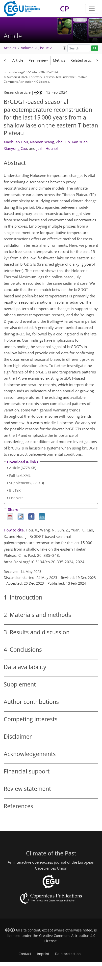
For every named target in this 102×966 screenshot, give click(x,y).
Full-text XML (19, 475)
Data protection (68, 954)
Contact (25, 954)
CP (64, 8)
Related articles (83, 60)
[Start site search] (94, 48)
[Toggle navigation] (91, 8)
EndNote (16, 497)
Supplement (19, 483)
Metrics (59, 60)
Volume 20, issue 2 (36, 48)
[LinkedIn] (42, 516)
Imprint (43, 954)
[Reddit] (20, 516)
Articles (10, 48)
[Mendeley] (10, 516)
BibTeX (15, 490)
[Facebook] (31, 516)
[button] (64, 48)
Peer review (38, 60)
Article (17, 60)
